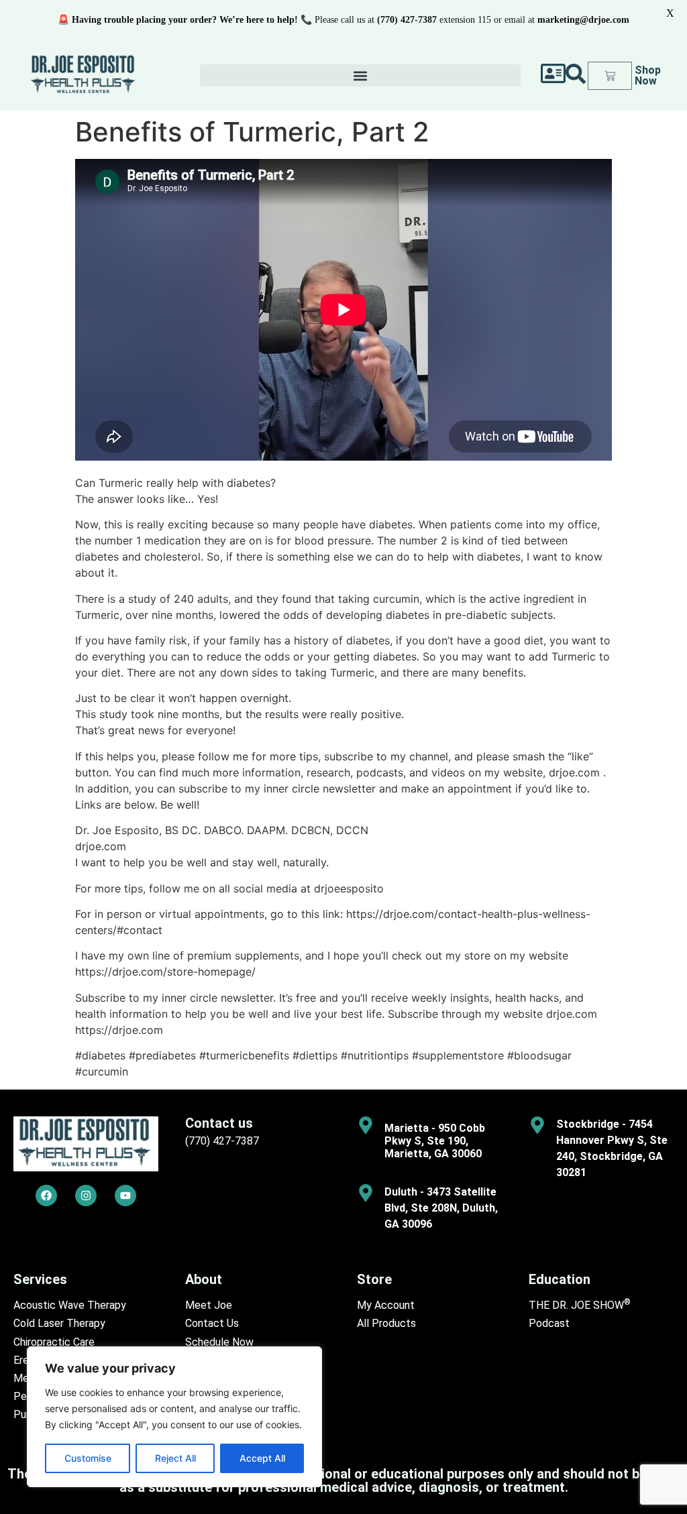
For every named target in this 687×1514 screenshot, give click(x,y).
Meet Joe (208, 1305)
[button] (360, 75)
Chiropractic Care (54, 1342)
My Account (386, 1305)
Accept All (262, 1458)
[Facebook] (46, 1195)
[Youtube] (125, 1195)
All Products (386, 1323)
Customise (87, 1458)
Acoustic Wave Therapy (69, 1305)
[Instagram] (86, 1195)
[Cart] (610, 76)
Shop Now (648, 75)
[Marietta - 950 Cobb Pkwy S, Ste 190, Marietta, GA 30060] (365, 1125)
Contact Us (212, 1323)
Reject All (175, 1458)
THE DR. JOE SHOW (580, 1305)
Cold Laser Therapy (59, 1323)
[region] (174, 1416)
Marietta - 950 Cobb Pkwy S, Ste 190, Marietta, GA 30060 (434, 1141)
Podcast (549, 1323)
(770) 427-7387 (222, 1140)
